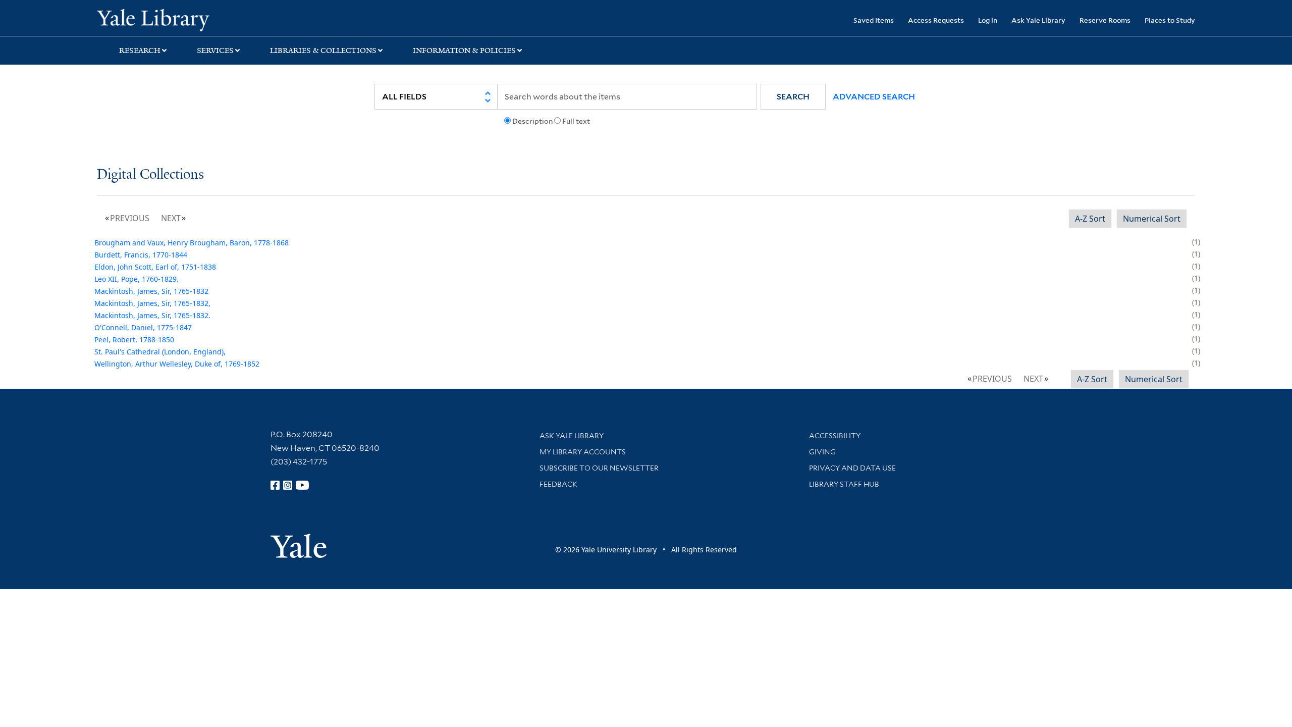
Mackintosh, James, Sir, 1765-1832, (152, 303)
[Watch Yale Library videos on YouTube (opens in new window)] (302, 485)
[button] (793, 97)
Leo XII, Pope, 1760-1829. (136, 279)
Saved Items (873, 20)
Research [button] (139, 50)
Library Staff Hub (844, 484)
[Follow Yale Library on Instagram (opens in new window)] (287, 485)
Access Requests (936, 20)
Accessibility (834, 436)
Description (532, 121)
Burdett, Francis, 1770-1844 (140, 254)
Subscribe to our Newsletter (599, 468)
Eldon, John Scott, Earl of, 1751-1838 (155, 267)
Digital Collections (150, 175)
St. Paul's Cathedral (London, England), (160, 351)
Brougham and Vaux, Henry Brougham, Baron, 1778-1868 (191, 242)
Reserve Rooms (1105, 20)
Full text (576, 121)
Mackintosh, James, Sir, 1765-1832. (152, 315)
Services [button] (215, 50)
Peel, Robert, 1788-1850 (134, 339)
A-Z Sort (1090, 218)
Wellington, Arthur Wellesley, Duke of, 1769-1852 (176, 364)
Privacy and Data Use (852, 468)
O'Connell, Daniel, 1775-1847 (143, 327)
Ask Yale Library (1038, 20)
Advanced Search (874, 96)
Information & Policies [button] (464, 50)
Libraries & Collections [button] (323, 50)
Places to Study (1170, 20)
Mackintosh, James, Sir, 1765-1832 (151, 291)
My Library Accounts (583, 452)
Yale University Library (179, 19)
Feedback (558, 484)
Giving (822, 452)
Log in (987, 20)
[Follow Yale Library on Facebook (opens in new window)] (275, 485)
